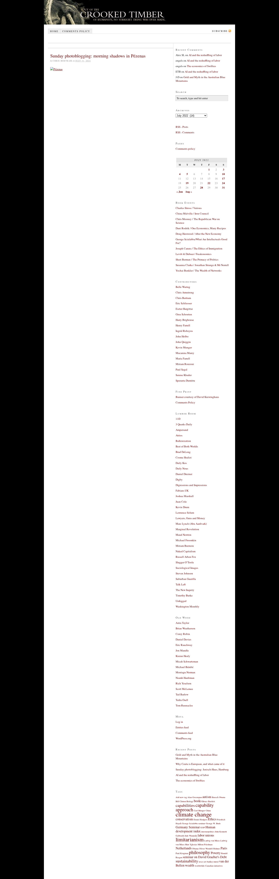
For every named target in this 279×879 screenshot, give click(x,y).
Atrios (179, 435)
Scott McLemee (184, 689)
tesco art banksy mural (209, 861)
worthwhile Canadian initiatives (209, 865)
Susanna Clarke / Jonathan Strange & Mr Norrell (202, 265)
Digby (179, 479)
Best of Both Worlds (187, 446)
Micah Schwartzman (187, 661)
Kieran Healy (183, 656)
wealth (189, 865)
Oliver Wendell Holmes (209, 848)
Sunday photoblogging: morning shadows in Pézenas (98, 56)
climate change (194, 814)
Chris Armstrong (185, 292)
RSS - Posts (182, 127)
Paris (224, 848)
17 (223, 178)
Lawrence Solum (185, 512)
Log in (179, 722)
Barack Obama (218, 797)
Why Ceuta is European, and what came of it (200, 764)
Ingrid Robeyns (184, 331)
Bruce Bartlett (208, 801)
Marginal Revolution (187, 529)
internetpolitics (207, 831)
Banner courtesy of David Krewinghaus (197, 397)
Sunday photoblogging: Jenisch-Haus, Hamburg (202, 769)
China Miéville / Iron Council (192, 213)
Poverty (216, 853)
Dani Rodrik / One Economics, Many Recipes (201, 228)
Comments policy (76, 31)
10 (223, 174)
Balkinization (183, 441)
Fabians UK (182, 490)
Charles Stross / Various (189, 208)
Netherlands (184, 848)
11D (178, 419)
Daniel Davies (183, 639)
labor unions (206, 835)
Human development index (195, 829)
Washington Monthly (187, 606)
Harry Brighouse (185, 320)
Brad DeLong (183, 452)
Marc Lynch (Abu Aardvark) (191, 523)
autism (206, 797)
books (198, 801)
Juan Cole (181, 501)
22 (209, 183)
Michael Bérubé (184, 667)
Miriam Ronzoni (185, 364)
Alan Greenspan (194, 797)
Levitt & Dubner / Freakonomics (193, 254)
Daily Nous (182, 468)
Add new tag (181, 797)
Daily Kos (181, 463)
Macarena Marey (185, 353)
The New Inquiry (185, 590)
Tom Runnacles (184, 705)
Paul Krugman (182, 853)
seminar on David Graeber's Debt (205, 857)
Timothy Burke (184, 595)
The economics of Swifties (201, 66)
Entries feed (182, 727)
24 (223, 183)
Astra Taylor (182, 623)
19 (187, 183)
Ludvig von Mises (212, 840)
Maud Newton (183, 535)
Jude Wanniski (191, 835)
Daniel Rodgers (200, 819)
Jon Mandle (182, 650)
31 (223, 187)
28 (201, 187)
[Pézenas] (56, 69)
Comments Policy (185, 402)
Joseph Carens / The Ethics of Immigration (199, 248)
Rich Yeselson (183, 683)
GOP (202, 827)
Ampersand (182, 430)
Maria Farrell (183, 358)
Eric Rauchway (184, 645)
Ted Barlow (182, 694)
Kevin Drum (182, 507)
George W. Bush (213, 823)
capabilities (185, 805)
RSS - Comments (185, 132)
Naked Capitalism (185, 551)
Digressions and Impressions (191, 485)
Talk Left (181, 584)
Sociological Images (187, 568)
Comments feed (184, 733)
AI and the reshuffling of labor (205, 55)
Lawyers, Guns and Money (190, 518)
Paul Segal (181, 369)
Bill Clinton (181, 801)
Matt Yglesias (191, 844)
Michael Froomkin (186, 540)
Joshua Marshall (185, 496)
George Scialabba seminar (193, 823)
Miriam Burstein (185, 546)
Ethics (212, 819)
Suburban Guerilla (186, 579)
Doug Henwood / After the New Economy (198, 234)
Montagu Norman (185, 672)
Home (54, 31)
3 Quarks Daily (184, 424)
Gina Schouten (184, 314)
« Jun (179, 191)
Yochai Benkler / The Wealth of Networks (198, 270)
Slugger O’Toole (185, 562)
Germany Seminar (188, 827)
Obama (195, 848)
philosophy (199, 852)
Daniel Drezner (184, 474)
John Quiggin (183, 342)
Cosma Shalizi (184, 457)
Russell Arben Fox (186, 557)
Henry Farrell (183, 325)
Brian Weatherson (185, 628)
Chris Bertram (183, 298)
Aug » (188, 191)
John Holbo (182, 336)
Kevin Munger (184, 347)
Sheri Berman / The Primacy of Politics (197, 259)
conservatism (184, 819)
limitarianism (190, 839)
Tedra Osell (182, 700)
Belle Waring (183, 287)
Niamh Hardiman (185, 678)
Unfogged (181, 601)
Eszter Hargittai (184, 309)
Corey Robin (183, 634)
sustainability (187, 861)
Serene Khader (184, 375)
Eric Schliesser (184, 303)
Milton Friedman (205, 844)
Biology (189, 801)
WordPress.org (183, 738)
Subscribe (220, 31)
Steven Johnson (184, 573)
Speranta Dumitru (185, 380)
